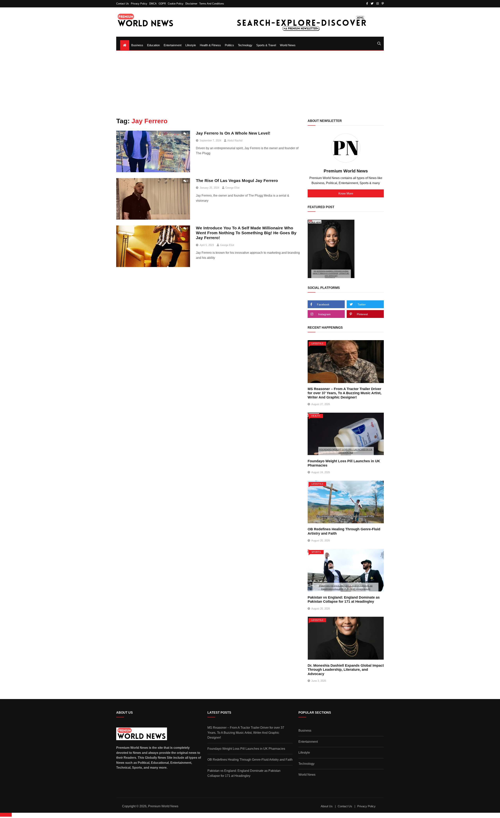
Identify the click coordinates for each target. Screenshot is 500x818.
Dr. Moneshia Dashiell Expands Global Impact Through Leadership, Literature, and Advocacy (346, 670)
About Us (327, 806)
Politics (229, 45)
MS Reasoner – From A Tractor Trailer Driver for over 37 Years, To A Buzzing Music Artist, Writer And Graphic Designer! (344, 393)
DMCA (153, 3)
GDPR (162, 3)
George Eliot (232, 187)
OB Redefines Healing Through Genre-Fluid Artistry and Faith (250, 759)
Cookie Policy (175, 3)
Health (316, 416)
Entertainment (172, 45)
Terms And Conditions (211, 3)
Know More (345, 193)
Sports (316, 552)
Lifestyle (190, 45)
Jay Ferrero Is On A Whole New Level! (233, 133)
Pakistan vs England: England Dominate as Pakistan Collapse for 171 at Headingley (344, 599)
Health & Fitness (210, 45)
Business (137, 45)
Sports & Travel (266, 45)
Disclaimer (191, 3)
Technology (245, 45)
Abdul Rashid (234, 140)
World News (288, 45)
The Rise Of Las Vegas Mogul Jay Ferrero (237, 180)
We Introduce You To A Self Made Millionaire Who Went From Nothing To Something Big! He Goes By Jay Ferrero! (246, 233)
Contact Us (122, 3)
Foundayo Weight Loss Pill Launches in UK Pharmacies (246, 748)
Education (153, 45)
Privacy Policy (139, 3)
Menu (120, 38)
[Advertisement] (250, 84)
